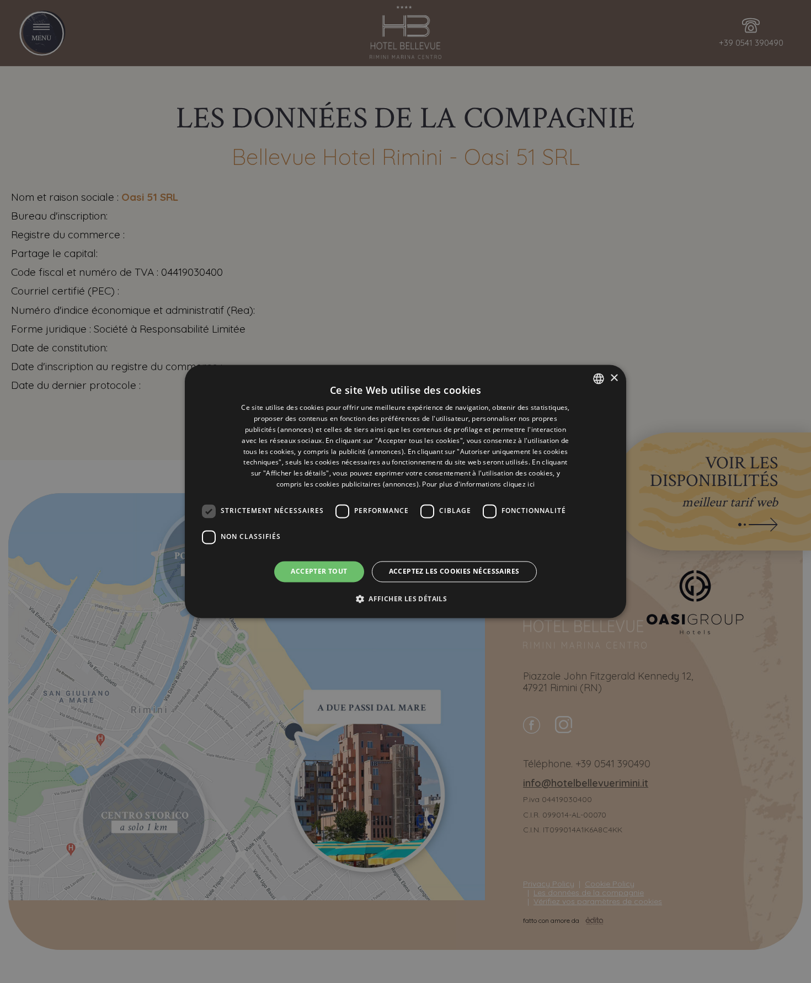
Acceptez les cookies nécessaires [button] (454, 571)
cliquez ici (519, 484)
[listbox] (598, 378)
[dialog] (405, 491)
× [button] (614, 378)
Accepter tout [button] (319, 571)
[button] (405, 599)
